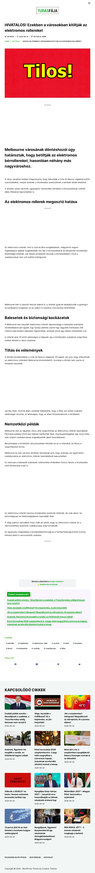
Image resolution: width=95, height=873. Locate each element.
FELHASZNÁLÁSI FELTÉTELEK (15, 857)
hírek (66, 643)
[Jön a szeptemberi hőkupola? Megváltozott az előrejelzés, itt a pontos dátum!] (77, 702)
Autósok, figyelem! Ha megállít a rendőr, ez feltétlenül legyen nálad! (40, 616)
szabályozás (50, 648)
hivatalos (77, 643)
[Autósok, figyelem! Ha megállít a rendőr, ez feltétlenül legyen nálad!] (18, 738)
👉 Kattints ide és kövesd (48, 584)
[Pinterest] (58, 664)
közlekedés (21, 648)
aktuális (10, 643)
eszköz (55, 643)
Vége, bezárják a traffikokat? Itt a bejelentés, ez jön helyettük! (37, 608)
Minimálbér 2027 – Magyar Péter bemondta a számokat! (77, 794)
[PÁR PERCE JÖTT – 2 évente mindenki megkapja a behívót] (77, 816)
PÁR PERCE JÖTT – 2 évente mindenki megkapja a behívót (74, 830)
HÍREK (44, 37)
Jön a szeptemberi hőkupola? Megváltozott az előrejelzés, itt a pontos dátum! (44, 612)
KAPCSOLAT (48, 857)
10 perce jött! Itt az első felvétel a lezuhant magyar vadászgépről (17, 830)
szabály (36, 648)
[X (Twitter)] (37, 664)
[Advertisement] (47, 124)
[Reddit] (79, 664)
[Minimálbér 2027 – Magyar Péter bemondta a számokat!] (77, 780)
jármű (9, 648)
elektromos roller (40, 643)
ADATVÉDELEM (35, 857)
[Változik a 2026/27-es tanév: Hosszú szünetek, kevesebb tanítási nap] (18, 780)
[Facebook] (15, 664)
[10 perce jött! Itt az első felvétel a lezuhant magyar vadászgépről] (18, 816)
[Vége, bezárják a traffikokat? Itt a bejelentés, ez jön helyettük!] (47, 702)
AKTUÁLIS (37, 37)
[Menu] (89, 3)
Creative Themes (49, 868)
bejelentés (23, 643)
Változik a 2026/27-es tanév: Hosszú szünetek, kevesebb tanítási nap (17, 794)
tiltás (63, 648)
